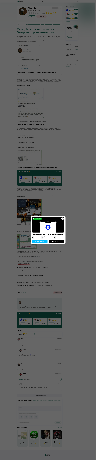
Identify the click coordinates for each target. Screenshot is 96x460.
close (62, 218)
